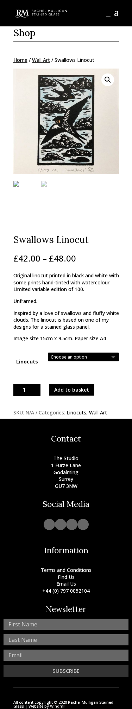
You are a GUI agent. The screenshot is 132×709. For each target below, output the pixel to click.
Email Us (66, 583)
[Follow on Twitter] (83, 524)
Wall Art (41, 60)
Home (20, 60)
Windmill (58, 706)
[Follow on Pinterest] (71, 524)
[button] (107, 79)
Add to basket (71, 389)
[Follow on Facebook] (60, 524)
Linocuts (27, 361)
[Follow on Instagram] (49, 524)
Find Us (66, 577)
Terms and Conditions (66, 570)
